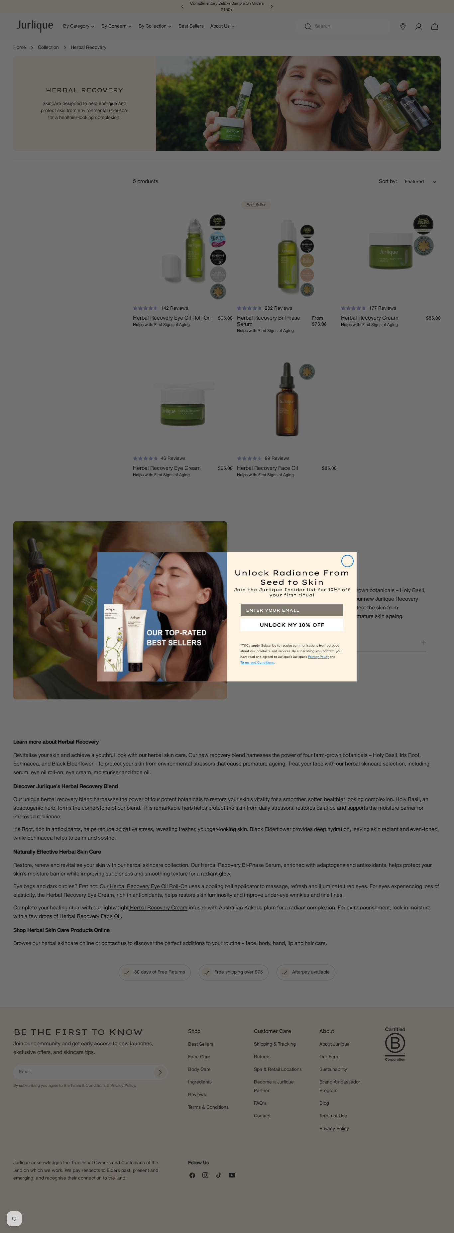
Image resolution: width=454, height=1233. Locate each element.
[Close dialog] (347, 561)
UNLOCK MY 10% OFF (292, 625)
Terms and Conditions (257, 662)
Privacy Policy (318, 657)
